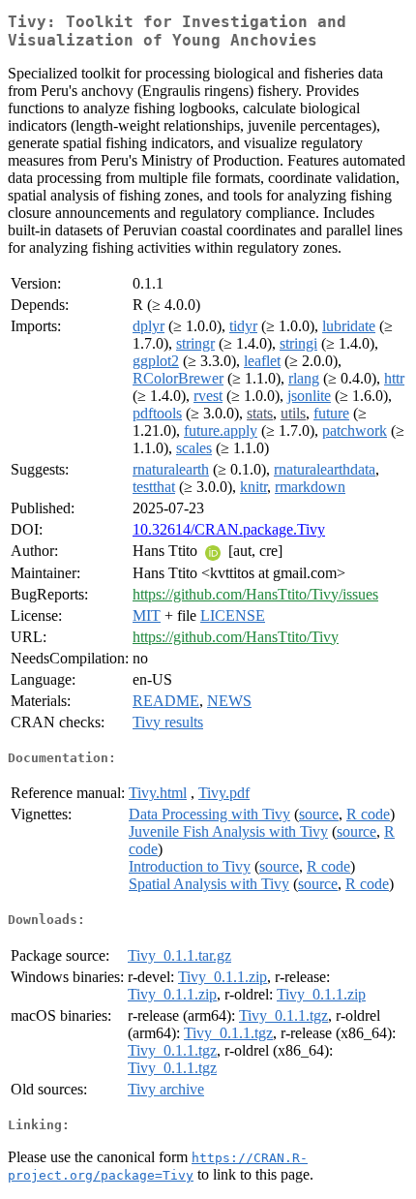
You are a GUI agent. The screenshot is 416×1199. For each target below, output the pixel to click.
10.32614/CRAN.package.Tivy (229, 529)
